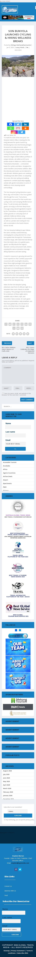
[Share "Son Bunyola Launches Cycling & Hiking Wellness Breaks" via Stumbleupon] (14, 328)
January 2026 (7, 795)
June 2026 (6, 778)
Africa (5, 469)
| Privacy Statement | (18, 951)
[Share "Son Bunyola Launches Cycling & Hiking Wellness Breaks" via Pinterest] (22, 324)
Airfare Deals (7, 476)
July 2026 (6, 774)
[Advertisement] (18, 99)
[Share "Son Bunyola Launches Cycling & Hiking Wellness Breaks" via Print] (22, 328)
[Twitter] (18, 124)
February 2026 (8, 792)
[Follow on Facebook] (16, 869)
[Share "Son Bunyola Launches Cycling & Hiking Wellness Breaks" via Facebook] (6, 324)
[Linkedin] (25, 124)
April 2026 (6, 785)
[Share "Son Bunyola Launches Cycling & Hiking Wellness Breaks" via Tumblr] (18, 324)
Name (8, 423)
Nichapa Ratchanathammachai (21, 45)
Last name (10, 432)
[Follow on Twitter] (20, 869)
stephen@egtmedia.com (20, 863)
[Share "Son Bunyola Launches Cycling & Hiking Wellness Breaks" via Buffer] (30, 324)
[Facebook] (10, 124)
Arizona (5, 490)
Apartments (7, 483)
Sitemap (7, 951)
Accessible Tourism (9, 462)
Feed (6, 895)
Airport (5, 480)
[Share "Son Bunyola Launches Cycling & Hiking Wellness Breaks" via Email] (18, 328)
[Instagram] (14, 132)
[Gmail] (18, 128)
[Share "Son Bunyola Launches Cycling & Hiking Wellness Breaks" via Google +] (14, 324)
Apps (4, 487)
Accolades (6, 466)
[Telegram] (21, 132)
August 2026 (7, 771)
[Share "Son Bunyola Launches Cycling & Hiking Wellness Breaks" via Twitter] (10, 324)
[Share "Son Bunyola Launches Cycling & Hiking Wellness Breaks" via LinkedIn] (26, 324)
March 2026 (7, 788)
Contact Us (8, 886)
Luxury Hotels (19, 47)
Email (8, 440)
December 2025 (8, 799)
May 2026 (6, 781)
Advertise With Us (10, 891)
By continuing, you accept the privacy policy (20, 820)
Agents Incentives (9, 473)
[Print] (25, 128)
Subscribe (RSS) (22, 953)
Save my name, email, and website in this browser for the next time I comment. (16, 394)
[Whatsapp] (10, 128)
